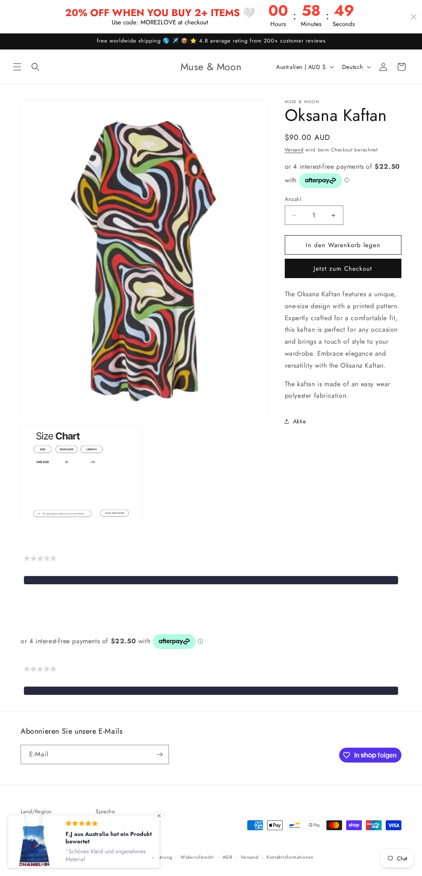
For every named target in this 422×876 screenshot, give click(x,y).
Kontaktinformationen (290, 857)
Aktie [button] (299, 421)
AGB (227, 857)
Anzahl (293, 199)
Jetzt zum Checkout (343, 268)
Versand (294, 149)
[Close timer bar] (413, 17)
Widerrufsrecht (197, 857)
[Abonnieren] (159, 754)
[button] (17, 67)
